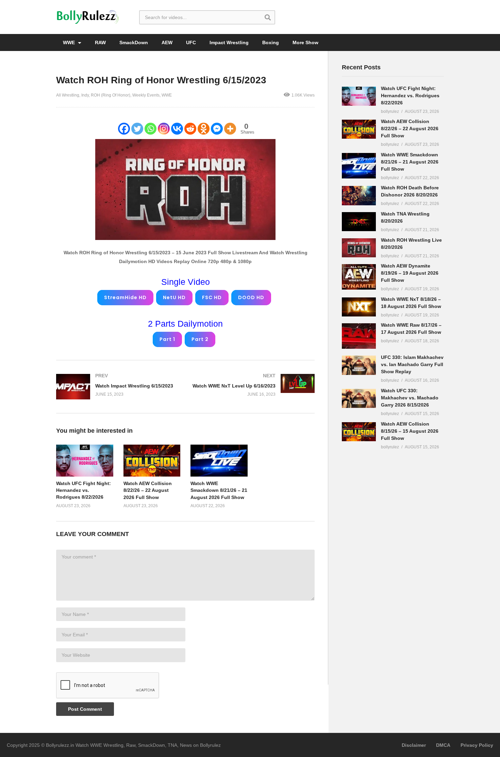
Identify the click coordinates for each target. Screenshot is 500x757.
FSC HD (212, 297)
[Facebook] (124, 129)
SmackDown (133, 42)
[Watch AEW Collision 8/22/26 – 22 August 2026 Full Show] (359, 129)
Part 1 (167, 339)
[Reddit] (190, 129)
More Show (305, 42)
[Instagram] (164, 129)
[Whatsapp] (150, 129)
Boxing (270, 42)
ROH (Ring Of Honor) (110, 95)
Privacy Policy (477, 745)
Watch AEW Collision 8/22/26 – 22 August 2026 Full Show (147, 490)
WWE (69, 42)
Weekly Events (146, 95)
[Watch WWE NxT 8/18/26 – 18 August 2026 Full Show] (359, 306)
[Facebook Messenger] (217, 129)
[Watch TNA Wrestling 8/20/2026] (359, 221)
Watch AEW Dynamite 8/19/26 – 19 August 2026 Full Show (409, 273)
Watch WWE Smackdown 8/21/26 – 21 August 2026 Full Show (218, 490)
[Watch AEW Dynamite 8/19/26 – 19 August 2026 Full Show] (359, 277)
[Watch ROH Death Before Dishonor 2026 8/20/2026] (359, 195)
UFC (191, 42)
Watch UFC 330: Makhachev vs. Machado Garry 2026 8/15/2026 (409, 398)
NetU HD (174, 297)
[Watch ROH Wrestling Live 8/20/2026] (359, 247)
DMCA (443, 745)
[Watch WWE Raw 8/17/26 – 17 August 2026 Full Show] (359, 336)
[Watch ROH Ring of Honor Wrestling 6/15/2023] (84, 461)
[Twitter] (137, 129)
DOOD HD (251, 297)
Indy (85, 95)
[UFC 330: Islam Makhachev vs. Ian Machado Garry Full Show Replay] (359, 365)
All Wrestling (67, 95)
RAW (100, 42)
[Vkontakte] (177, 129)
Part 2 (200, 339)
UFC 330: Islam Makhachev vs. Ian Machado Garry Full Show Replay (412, 364)
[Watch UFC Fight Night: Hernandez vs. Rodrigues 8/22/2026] (359, 96)
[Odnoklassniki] (204, 129)
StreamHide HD (125, 297)
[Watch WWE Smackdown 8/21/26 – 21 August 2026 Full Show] (359, 165)
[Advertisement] (393, 562)
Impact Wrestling (229, 42)
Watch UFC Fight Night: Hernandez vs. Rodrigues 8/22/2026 (83, 490)
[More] (230, 129)
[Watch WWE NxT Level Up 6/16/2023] (253, 385)
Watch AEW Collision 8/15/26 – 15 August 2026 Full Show (409, 431)
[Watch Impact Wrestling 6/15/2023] (117, 386)
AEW (167, 42)
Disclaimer (414, 745)
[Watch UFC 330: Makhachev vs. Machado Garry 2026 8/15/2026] (359, 398)
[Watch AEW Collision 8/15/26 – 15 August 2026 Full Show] (359, 431)
